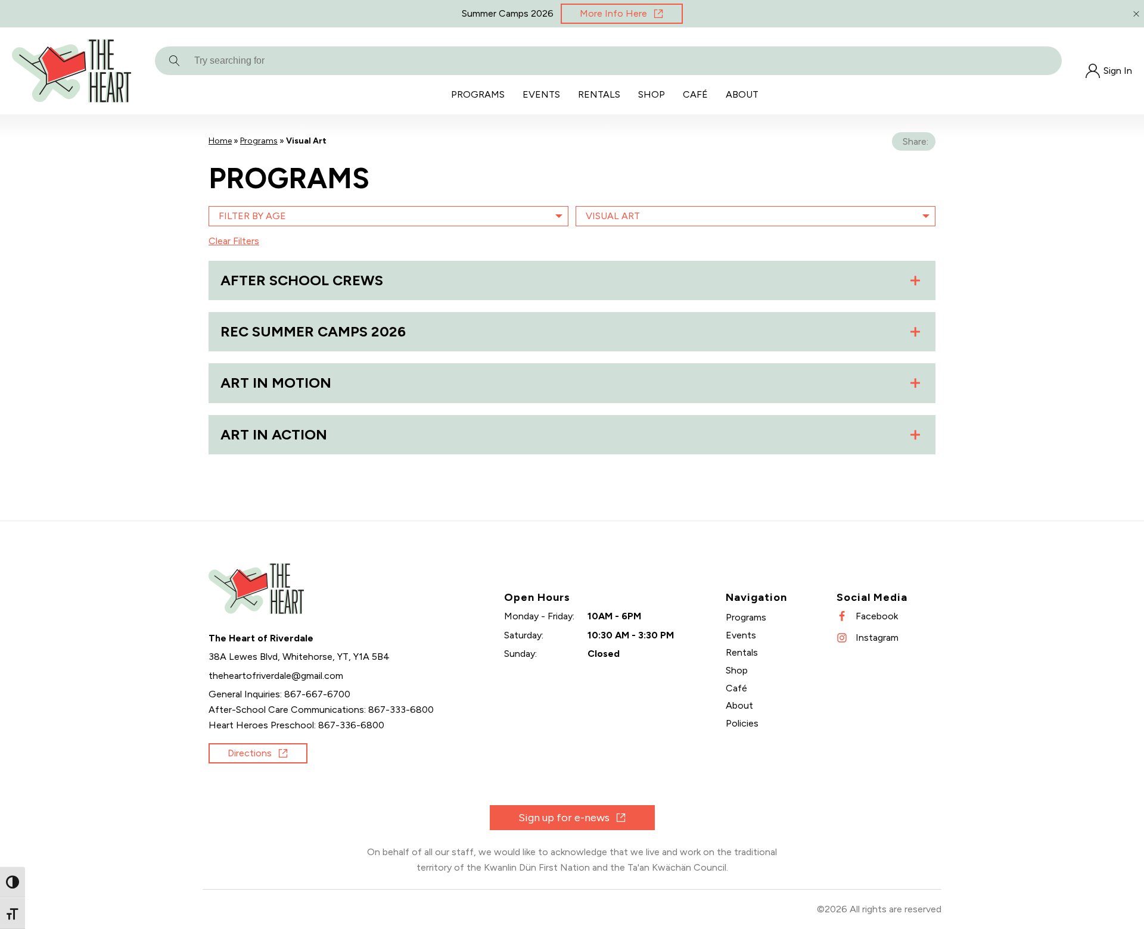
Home (220, 141)
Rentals (599, 94)
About (742, 94)
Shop (651, 94)
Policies (742, 723)
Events (541, 94)
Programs (478, 94)
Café (695, 94)
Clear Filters (234, 241)
